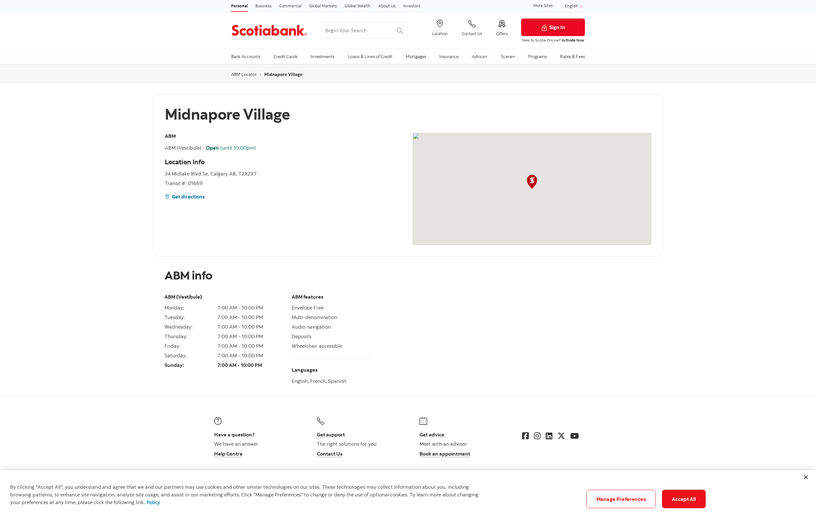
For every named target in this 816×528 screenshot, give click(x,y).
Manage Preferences (621, 499)
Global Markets (323, 5)
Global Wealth (358, 5)
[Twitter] (561, 436)
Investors (411, 5)
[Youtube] (574, 436)
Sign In (557, 27)
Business (263, 5)
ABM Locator (244, 74)
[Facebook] (525, 436)
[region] (408, 499)
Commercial (290, 5)
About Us (387, 5)
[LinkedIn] (549, 436)
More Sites (543, 5)
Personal (239, 5)
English (572, 5)
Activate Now (573, 40)
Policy (153, 502)
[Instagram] (537, 436)
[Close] (806, 477)
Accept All (684, 499)
